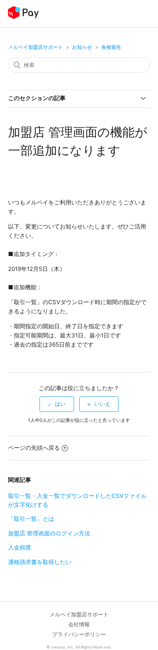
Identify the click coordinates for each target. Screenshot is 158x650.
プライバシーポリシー (79, 634)
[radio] (57, 404)
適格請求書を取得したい (39, 562)
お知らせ (82, 47)
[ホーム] (23, 17)
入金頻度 (19, 547)
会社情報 (79, 624)
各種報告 (111, 47)
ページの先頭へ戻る (34, 447)
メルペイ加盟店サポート (35, 47)
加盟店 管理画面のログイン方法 (49, 533)
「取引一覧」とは (31, 518)
